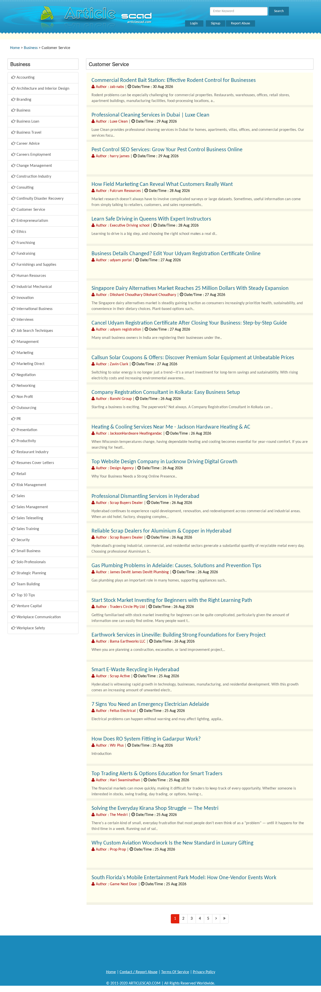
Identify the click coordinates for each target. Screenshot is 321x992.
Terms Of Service (175, 972)
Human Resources (31, 276)
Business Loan (27, 122)
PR (18, 419)
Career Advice (28, 144)
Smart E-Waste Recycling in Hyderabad (135, 670)
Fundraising (25, 254)
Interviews (24, 320)
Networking (25, 386)
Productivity (26, 441)
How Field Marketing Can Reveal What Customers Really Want (162, 184)
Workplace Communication (38, 617)
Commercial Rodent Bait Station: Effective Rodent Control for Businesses (174, 80)
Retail (21, 474)
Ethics (21, 232)
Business (31, 48)
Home (15, 48)
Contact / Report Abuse (138, 972)
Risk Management (31, 485)
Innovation (25, 298)
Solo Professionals (31, 562)
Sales (20, 496)
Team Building (28, 584)
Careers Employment (33, 155)
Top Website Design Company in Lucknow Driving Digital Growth (164, 462)
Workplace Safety (30, 628)
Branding (23, 100)
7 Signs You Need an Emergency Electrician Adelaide (150, 704)
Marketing (24, 353)
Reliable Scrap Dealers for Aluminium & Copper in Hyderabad (161, 531)
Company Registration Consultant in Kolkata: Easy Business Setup (166, 392)
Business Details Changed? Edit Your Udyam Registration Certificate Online (176, 254)
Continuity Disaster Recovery (39, 199)
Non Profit (24, 397)
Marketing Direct (30, 364)
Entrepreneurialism (32, 221)
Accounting (25, 78)
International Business (34, 309)
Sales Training (27, 529)
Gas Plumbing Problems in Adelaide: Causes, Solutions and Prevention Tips (176, 566)
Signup (215, 23)
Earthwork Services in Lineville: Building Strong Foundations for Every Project (179, 635)
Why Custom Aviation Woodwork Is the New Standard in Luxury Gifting (172, 843)
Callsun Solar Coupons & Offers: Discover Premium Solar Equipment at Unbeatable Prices (193, 358)
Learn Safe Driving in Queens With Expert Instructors (151, 219)
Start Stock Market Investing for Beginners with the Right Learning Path (172, 600)
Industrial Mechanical (34, 287)
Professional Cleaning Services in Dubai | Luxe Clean (150, 115)
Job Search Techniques (34, 331)
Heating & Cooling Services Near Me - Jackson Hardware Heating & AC (171, 427)
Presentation (26, 430)
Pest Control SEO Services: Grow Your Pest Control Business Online (167, 150)
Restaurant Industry (32, 452)
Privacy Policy (204, 972)
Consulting (25, 188)
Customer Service (30, 210)
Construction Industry (33, 177)
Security (23, 540)
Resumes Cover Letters (35, 463)
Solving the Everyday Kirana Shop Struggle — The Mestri (155, 808)
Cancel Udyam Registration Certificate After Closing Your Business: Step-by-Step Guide (189, 323)
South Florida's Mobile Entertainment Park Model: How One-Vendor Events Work (184, 878)
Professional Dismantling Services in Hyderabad (145, 496)
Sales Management (32, 507)
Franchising (25, 243)
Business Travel (28, 133)
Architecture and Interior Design (42, 89)
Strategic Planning (31, 573)
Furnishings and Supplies (36, 265)
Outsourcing (26, 408)
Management (27, 342)
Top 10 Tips (25, 595)
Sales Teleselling (29, 518)
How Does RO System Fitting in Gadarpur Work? (146, 739)
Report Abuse (240, 23)
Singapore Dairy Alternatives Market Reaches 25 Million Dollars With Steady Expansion (190, 288)
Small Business (28, 551)
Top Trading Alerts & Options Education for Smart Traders (157, 774)
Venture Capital (29, 606)
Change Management (34, 166)
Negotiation (26, 375)
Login (194, 23)
